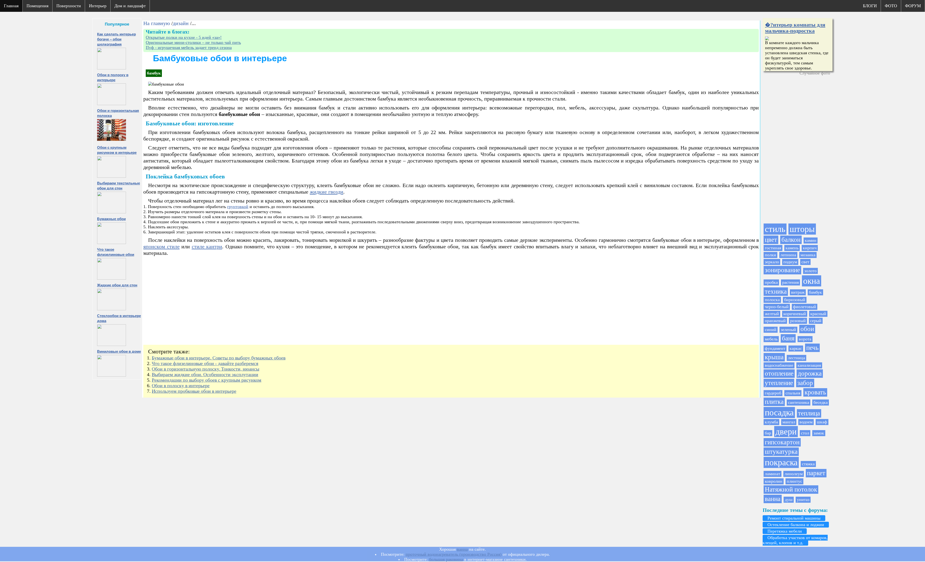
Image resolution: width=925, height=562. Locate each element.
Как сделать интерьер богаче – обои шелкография (116, 39)
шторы (802, 229)
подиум (790, 261)
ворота (805, 339)
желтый (772, 313)
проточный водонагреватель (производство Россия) (454, 554)
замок (818, 433)
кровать (815, 392)
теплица (809, 413)
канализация (809, 365)
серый (815, 320)
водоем (806, 422)
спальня (793, 393)
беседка (820, 402)
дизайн (181, 23)
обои (807, 328)
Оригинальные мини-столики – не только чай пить (193, 42)
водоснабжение (779, 365)
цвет (771, 239)
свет (805, 261)
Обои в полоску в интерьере (181, 385)
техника (776, 291)
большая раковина (446, 559)
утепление (779, 382)
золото (810, 270)
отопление (779, 373)
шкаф (822, 422)
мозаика (807, 254)
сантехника (798, 402)
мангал (788, 422)
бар (768, 433)
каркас (796, 348)
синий (770, 329)
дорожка (810, 373)
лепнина (788, 254)
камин (810, 240)
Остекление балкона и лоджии (795, 524)
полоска (772, 299)
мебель (771, 339)
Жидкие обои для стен (117, 285)
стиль (775, 229)
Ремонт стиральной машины (793, 518)
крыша (774, 357)
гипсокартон (782, 442)
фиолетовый (804, 306)
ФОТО (891, 5)
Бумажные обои (111, 219)
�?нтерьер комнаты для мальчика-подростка (795, 28)
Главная (11, 5)
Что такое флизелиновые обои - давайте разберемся (205, 363)
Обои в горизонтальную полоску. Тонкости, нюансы (205, 369)
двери (786, 431)
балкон (790, 239)
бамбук (815, 292)
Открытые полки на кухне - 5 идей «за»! (184, 37)
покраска (781, 462)
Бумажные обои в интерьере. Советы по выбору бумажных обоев (218, 357)
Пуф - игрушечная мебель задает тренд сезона (189, 47)
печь (812, 347)
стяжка (808, 463)
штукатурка (781, 451)
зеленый (788, 329)
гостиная (773, 247)
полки (770, 254)
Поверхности (68, 5)
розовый (798, 320)
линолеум (794, 473)
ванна (772, 498)
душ (789, 499)
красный (818, 313)
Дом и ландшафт (130, 5)
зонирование (782, 270)
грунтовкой (237, 206)
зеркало (772, 261)
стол (805, 433)
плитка (774, 401)
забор (805, 382)
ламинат (772, 473)
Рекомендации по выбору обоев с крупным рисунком (206, 380)
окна (811, 281)
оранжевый (775, 320)
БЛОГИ (870, 5)
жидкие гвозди (326, 192)
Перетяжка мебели (784, 531)
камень (792, 247)
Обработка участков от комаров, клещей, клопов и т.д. (795, 540)
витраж (798, 292)
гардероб (773, 393)
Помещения (37, 5)
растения (790, 282)
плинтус (794, 481)
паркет (816, 473)
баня (788, 338)
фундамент (775, 348)
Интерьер (97, 5)
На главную (156, 23)
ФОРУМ (913, 5)
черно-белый (777, 306)
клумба (771, 422)
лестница (796, 357)
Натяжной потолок (791, 489)
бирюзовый (794, 299)
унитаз (803, 499)
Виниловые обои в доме (119, 351)
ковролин (773, 481)
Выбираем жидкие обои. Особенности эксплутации (205, 374)
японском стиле (161, 247)
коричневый (794, 313)
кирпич (810, 247)
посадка (779, 412)
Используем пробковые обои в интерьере (194, 391)
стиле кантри (207, 247)
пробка (771, 282)
